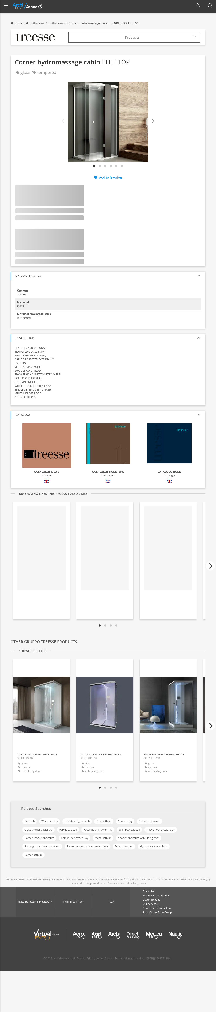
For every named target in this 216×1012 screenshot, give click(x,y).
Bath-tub (29, 821)
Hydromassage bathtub (153, 846)
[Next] (153, 120)
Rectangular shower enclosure (42, 846)
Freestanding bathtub (77, 821)
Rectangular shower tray (98, 829)
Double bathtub (124, 846)
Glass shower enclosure (38, 829)
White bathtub (49, 821)
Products (132, 37)
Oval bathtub (103, 821)
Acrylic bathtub (68, 829)
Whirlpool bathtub (129, 829)
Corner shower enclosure (39, 838)
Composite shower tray (74, 838)
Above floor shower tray (161, 829)
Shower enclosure (149, 821)
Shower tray (125, 821)
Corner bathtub (33, 855)
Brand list (148, 891)
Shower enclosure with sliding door (138, 838)
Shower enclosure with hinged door (87, 846)
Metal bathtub (103, 838)
